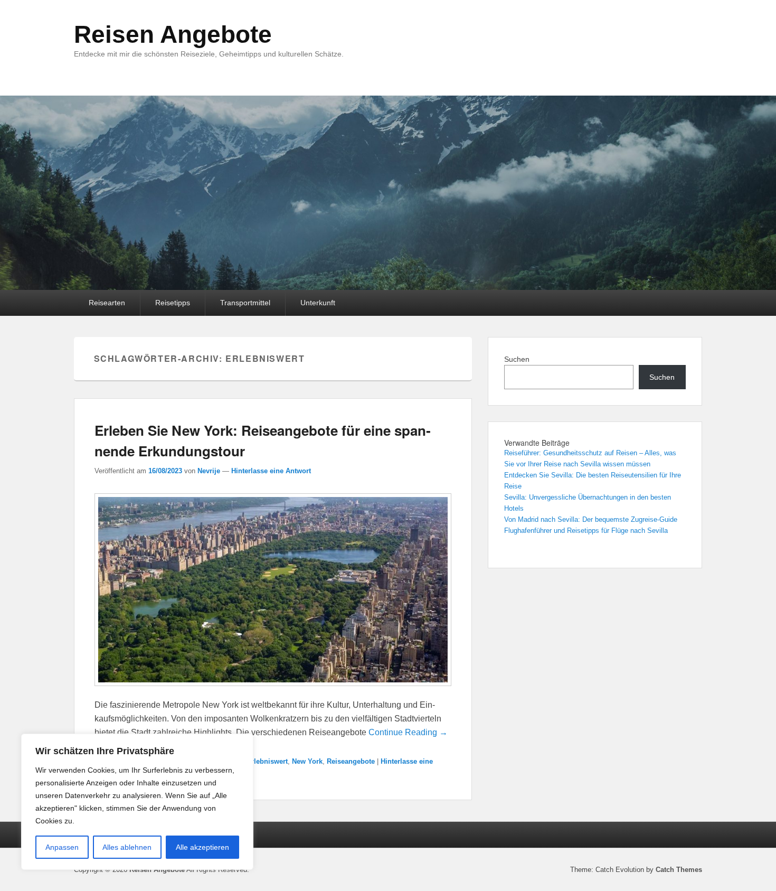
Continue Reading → (408, 732)
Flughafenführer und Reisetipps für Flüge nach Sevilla (586, 530)
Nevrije (208, 471)
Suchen (516, 359)
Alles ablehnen (127, 847)
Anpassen (62, 847)
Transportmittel (245, 302)
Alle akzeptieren (202, 847)
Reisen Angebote (173, 34)
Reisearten (107, 302)
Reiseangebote (351, 761)
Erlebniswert (267, 761)
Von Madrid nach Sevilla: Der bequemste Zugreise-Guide (590, 519)
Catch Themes (679, 870)
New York (307, 761)
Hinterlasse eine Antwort (271, 471)
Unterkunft (317, 302)
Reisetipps (172, 302)
